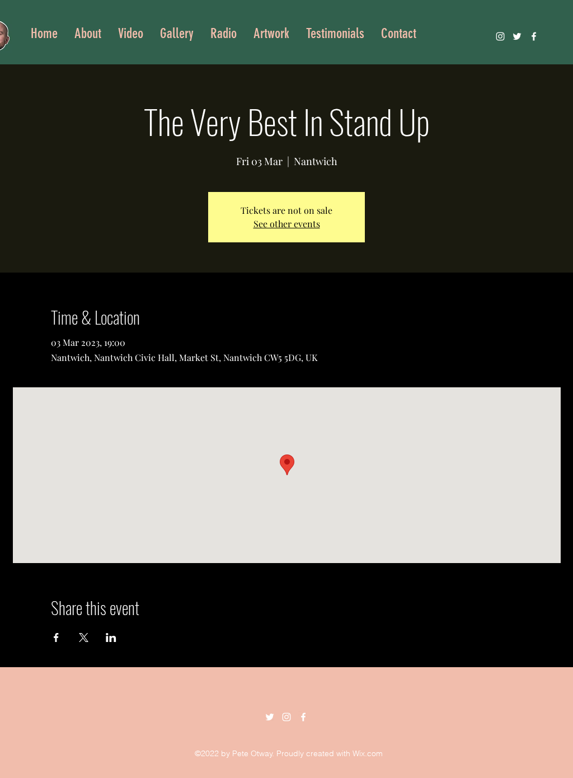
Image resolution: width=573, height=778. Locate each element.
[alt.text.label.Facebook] (533, 36)
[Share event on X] (83, 637)
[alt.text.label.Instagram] (500, 36)
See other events (286, 223)
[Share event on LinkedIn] (111, 637)
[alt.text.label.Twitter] (517, 36)
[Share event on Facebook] (56, 637)
